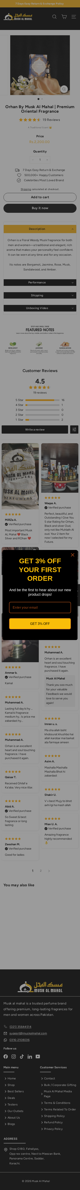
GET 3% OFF (40, 623)
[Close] (73, 555)
